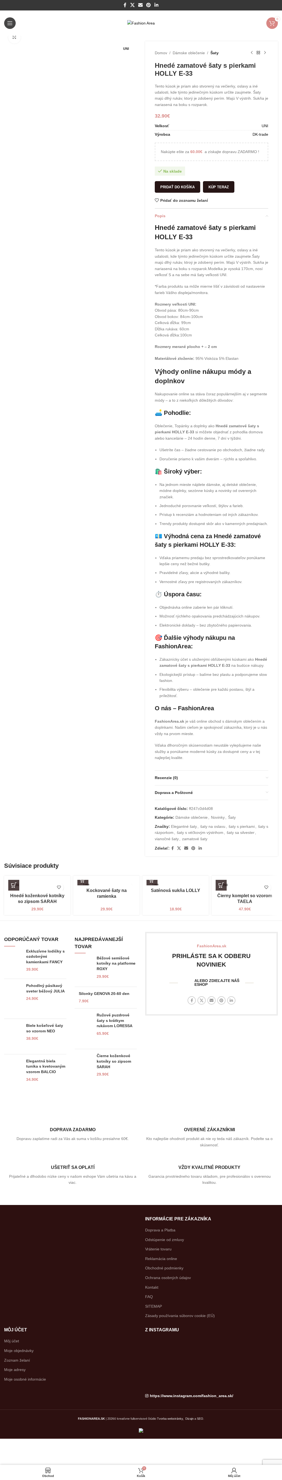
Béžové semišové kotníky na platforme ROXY (116, 963)
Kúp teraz (218, 187)
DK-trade (260, 134)
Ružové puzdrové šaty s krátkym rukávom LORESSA (114, 1020)
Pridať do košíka (177, 187)
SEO (200, 1418)
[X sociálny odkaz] (132, 5)
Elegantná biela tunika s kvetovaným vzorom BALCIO (45, 1066)
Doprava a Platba (160, 1230)
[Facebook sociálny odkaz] (125, 5)
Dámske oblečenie (189, 53)
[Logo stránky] (141, 23)
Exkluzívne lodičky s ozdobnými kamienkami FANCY (45, 956)
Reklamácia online (161, 1258)
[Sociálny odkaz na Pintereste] (149, 5)
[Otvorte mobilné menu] (9, 23)
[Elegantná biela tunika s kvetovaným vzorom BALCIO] (13, 1077)
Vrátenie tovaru (158, 1249)
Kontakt (151, 1287)
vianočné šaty (167, 839)
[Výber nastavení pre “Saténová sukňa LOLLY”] (152, 879)
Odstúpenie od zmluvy (164, 1239)
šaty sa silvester (240, 832)
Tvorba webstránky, (170, 1418)
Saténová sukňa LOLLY (175, 890)
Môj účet (11, 1341)
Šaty (214, 53)
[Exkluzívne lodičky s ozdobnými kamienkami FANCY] (13, 962)
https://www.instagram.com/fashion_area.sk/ (191, 1396)
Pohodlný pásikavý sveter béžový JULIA (45, 988)
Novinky (218, 817)
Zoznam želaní (17, 1360)
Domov (161, 53)
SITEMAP (153, 1306)
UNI (265, 126)
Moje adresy (15, 1369)
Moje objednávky (19, 1350)
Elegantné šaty (184, 826)
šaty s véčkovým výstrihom (200, 832)
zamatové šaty (194, 839)
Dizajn (189, 1418)
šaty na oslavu (212, 826)
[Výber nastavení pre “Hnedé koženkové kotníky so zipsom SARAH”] (13, 885)
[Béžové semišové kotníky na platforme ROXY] (84, 969)
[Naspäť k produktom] (258, 53)
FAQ (149, 1296)
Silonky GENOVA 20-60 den (104, 993)
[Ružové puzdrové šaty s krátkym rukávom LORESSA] (84, 1029)
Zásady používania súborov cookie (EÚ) (180, 1315)
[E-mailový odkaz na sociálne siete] (140, 5)
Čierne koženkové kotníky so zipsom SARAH (114, 1061)
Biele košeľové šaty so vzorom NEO (44, 1028)
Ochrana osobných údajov (168, 1277)
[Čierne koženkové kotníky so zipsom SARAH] (84, 1066)
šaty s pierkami (242, 826)
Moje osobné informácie (25, 1379)
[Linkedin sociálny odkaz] (156, 5)
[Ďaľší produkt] (265, 53)
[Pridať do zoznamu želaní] (59, 887)
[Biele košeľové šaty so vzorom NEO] (13, 1036)
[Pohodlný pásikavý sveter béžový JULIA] (13, 998)
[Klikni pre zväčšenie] (14, 37)
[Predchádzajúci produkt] (251, 53)
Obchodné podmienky (164, 1268)
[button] (82, 879)
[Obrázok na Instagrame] (166, 1346)
